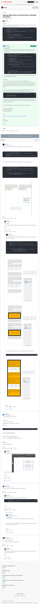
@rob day (8, 223)
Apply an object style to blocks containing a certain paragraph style (12, 575)
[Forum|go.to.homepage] (7, 2)
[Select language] (26, 2)
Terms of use (10, 602)
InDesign (11, 4)
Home (2, 4)
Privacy (14, 602)
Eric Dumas (6, 537)
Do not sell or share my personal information (27, 602)
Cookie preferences (17, 602)
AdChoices (36, 602)
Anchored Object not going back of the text (8, 565)
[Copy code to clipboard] (35, 28)
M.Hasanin (6, 20)
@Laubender (7, 49)
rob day (6, 144)
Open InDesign (35, 7)
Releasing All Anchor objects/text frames (8, 585)
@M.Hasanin (5, 146)
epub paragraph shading (6, 570)
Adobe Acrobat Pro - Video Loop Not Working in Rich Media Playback (12, 580)
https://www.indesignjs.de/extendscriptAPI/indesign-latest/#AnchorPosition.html (14, 116)
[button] (1, 2)
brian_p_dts (7, 485)
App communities (6, 4)
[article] (20, 181)
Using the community (5, 602)
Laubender (7, 45)
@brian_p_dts (9, 497)
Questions (14, 4)
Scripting (4, 128)
